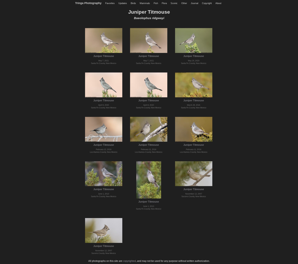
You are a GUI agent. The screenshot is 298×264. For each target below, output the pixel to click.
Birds (133, 3)
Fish (156, 3)
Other (184, 3)
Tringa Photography (88, 3)
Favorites (110, 3)
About (218, 3)
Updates (122, 3)
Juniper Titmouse (103, 56)
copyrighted (129, 261)
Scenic (174, 3)
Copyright (207, 3)
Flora (164, 3)
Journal (194, 3)
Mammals (145, 3)
